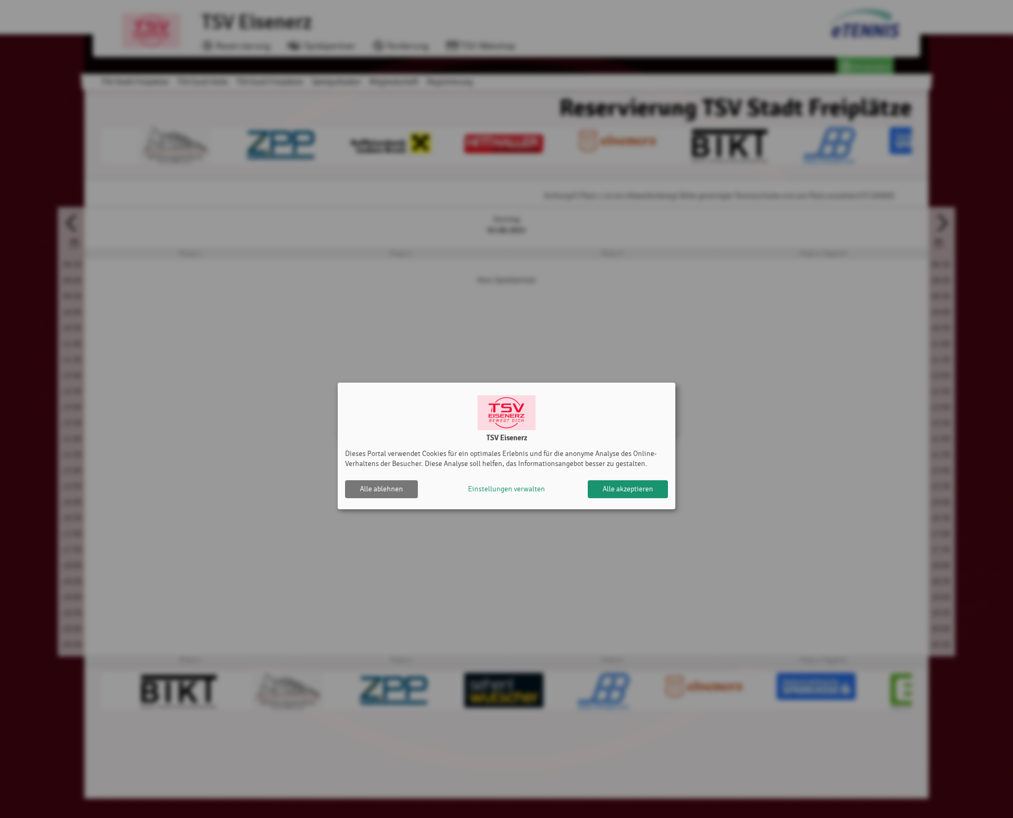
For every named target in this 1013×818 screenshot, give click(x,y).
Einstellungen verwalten (506, 489)
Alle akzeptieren (628, 489)
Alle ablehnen (381, 489)
